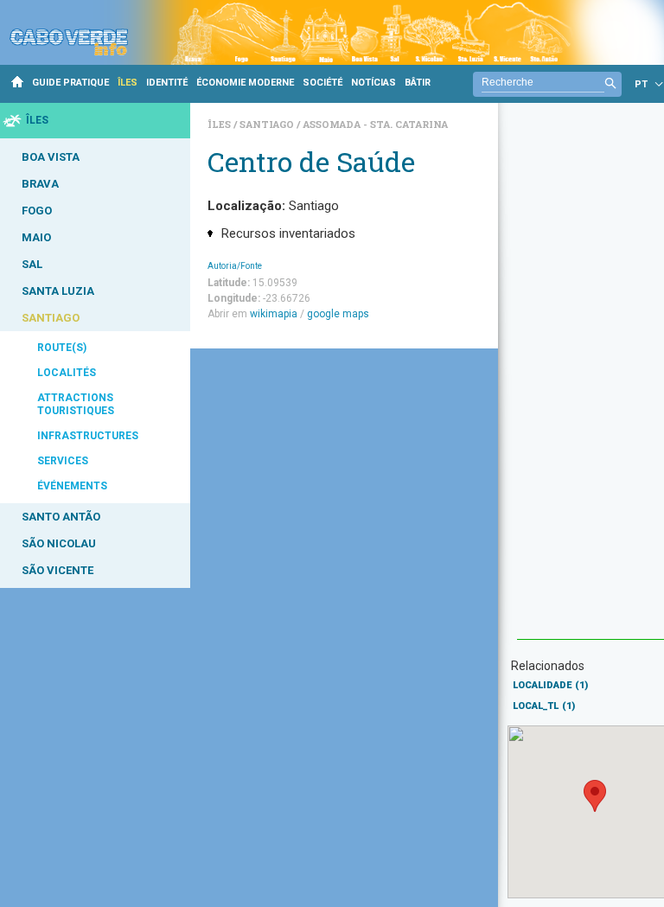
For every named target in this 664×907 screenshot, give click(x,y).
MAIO (36, 237)
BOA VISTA (51, 156)
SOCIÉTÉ (322, 82)
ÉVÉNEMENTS (72, 486)
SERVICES (62, 461)
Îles (220, 124)
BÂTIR (418, 82)
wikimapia (273, 314)
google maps (338, 314)
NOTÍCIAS (373, 82)
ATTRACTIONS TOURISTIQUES (75, 404)
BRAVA (40, 183)
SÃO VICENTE (57, 570)
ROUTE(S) (61, 348)
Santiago (268, 124)
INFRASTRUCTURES (87, 436)
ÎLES (127, 82)
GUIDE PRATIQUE (70, 82)
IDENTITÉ (167, 82)
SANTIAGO (51, 317)
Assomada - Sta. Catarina (375, 124)
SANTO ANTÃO (61, 516)
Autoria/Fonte (235, 266)
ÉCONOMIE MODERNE (245, 82)
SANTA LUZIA (58, 290)
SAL (32, 264)
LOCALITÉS (66, 373)
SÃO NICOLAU (59, 543)
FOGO (37, 210)
